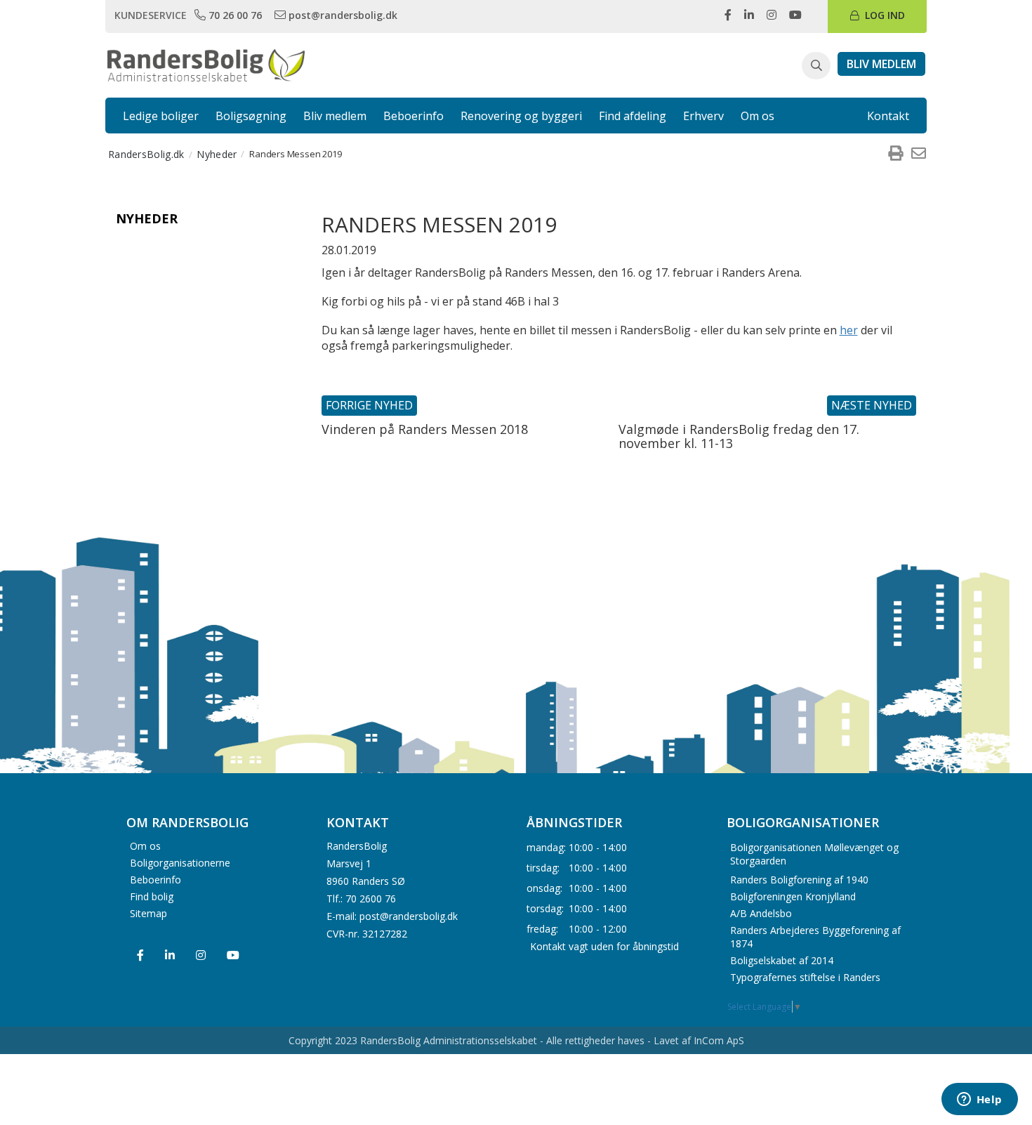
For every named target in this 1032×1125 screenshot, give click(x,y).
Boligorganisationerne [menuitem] (180, 862)
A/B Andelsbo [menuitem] (761, 913)
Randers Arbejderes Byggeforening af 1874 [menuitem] (815, 936)
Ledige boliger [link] (161, 116)
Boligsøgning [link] (251, 116)
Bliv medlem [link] (334, 116)
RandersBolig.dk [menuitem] (146, 154)
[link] (230, 14)
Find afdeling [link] (632, 116)
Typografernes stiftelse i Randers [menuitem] (805, 977)
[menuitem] (895, 153)
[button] (816, 66)
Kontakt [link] (888, 116)
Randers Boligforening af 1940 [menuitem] (799, 879)
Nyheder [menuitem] (217, 154)
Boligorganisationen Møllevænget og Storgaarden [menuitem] (814, 854)
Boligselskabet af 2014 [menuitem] (781, 960)
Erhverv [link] (703, 116)
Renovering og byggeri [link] (521, 116)
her (849, 330)
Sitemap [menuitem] (148, 913)
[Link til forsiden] (206, 64)
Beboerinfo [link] (413, 116)
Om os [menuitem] (145, 846)
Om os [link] (757, 116)
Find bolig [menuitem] (151, 896)
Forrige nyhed (369, 405)
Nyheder (147, 218)
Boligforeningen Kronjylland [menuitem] (793, 896)
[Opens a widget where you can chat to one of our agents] (979, 1100)
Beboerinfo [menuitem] (155, 879)
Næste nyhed (871, 405)
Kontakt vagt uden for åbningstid (604, 945)
